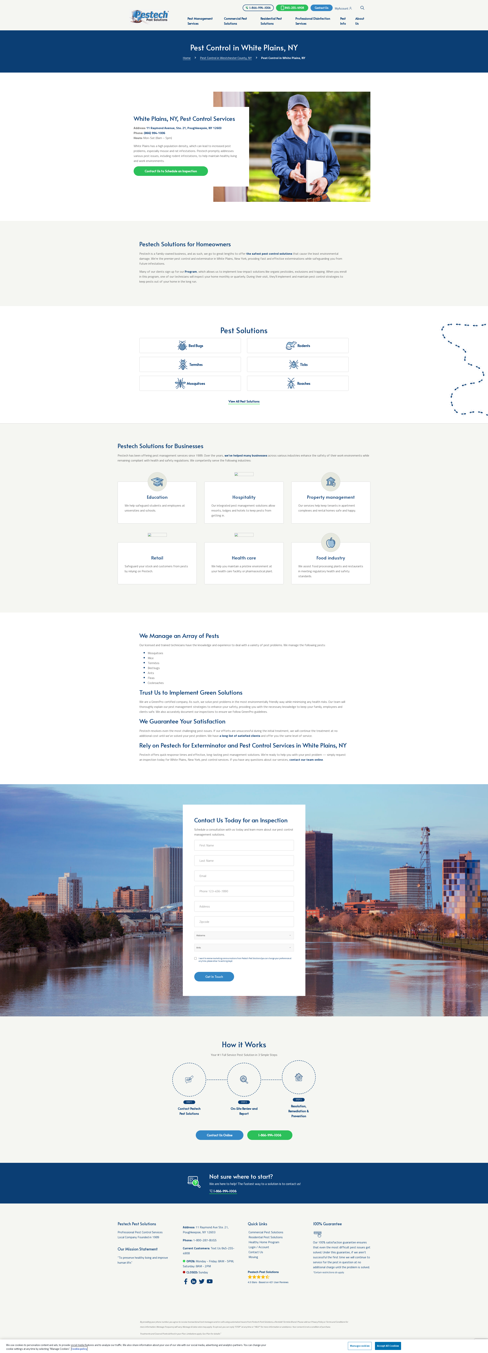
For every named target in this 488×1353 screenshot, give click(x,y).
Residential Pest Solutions (271, 20)
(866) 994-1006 (154, 133)
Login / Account (259, 1247)
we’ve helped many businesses (246, 455)
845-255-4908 (294, 8)
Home (187, 58)
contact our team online (306, 759)
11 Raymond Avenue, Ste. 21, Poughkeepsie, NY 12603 (184, 128)
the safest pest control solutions (269, 253)
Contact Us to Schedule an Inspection (171, 171)
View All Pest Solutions (244, 401)
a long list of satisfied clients (239, 735)
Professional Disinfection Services (312, 20)
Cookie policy (79, 1349)
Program (191, 271)
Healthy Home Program (264, 1242)
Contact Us (321, 8)
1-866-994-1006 (260, 8)
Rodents (304, 345)
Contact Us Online (219, 1135)
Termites (196, 364)
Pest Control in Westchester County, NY (226, 58)
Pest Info (343, 20)
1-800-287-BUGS (205, 1240)
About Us (359, 20)
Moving (253, 1257)
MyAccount (342, 8)
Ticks (304, 364)
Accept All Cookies (388, 1346)
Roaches (303, 383)
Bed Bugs (196, 345)
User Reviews (278, 1282)
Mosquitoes (196, 383)
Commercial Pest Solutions (235, 20)
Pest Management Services (200, 20)
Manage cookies (360, 1346)
